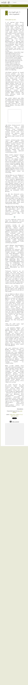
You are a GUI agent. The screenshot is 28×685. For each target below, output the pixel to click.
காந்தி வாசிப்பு (12, 414)
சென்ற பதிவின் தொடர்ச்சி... (11, 19)
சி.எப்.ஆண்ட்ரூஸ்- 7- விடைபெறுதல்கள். (14, 13)
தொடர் (17, 416)
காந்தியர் (17, 414)
